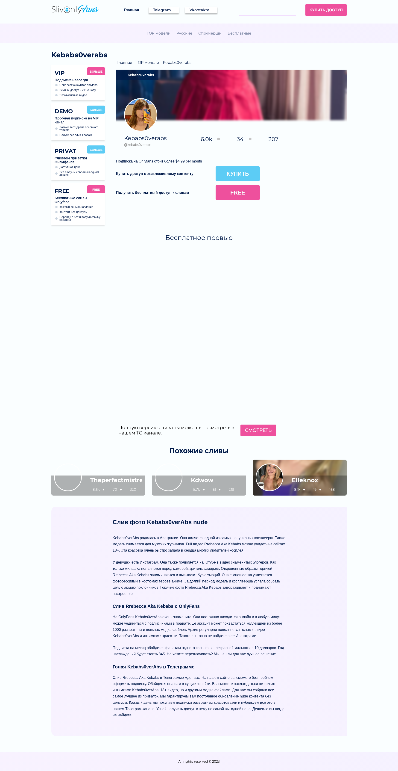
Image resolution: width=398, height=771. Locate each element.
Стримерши (210, 33)
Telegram (162, 10)
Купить (238, 174)
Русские (184, 33)
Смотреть (258, 430)
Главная (131, 10)
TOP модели (158, 33)
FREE (96, 189)
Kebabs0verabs (141, 75)
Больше (96, 71)
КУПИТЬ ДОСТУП (326, 10)
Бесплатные (239, 33)
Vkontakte (199, 10)
